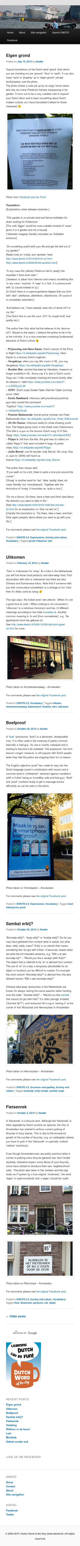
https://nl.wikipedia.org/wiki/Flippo (32, 447)
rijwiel (52, 1302)
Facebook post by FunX (32, 197)
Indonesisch (34, 706)
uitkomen (63, 706)
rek (46, 1302)
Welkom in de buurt (18, 1429)
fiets (17, 1302)
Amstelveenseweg (16, 706)
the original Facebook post (51, 529)
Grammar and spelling (42, 1087)
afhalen (57, 703)
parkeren (38, 1302)
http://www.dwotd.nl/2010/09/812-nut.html (29, 258)
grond (32, 541)
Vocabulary (12, 541)
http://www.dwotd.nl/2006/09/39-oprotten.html (31, 262)
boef (11, 736)
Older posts (16, 1316)
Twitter (10, 1514)
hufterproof (12, 907)
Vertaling (11, 1425)
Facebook (12, 40)
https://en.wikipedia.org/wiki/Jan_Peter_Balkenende (49, 419)
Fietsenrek (16, 1107)
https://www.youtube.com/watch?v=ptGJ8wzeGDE (41, 435)
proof (22, 907)
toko (54, 706)
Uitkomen (15, 557)
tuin (50, 541)
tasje (61, 1090)
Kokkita (46, 706)
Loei (8, 1433)
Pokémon (41, 541)
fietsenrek (26, 1302)
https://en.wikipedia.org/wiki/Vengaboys (41, 365)
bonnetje (29, 1090)
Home (10, 32)
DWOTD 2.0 (23, 537)
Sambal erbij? (19, 923)
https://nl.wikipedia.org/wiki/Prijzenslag (37, 353)
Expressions (37, 537)
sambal (65, 995)
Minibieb (11, 1437)
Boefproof (16, 722)
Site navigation (39, 32)
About (22, 32)
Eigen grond (18, 55)
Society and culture (56, 537)
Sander (39, 61)
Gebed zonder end (17, 1441)
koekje (44, 1090)
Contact (10, 1486)
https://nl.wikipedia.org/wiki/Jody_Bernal (37, 460)
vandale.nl (49, 612)
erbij (37, 1090)
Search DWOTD (60, 32)
